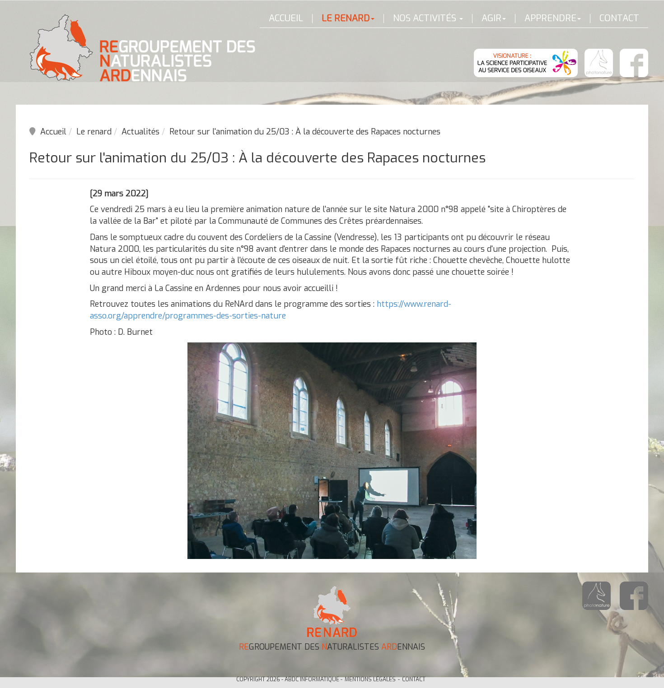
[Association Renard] (142, 48)
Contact (619, 18)
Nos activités (425, 18)
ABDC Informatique (312, 679)
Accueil (286, 18)
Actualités (140, 131)
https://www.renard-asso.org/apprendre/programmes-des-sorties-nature (270, 310)
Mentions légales (370, 679)
